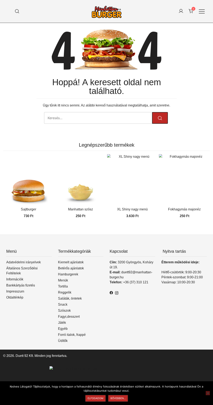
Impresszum (15, 291)
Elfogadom (95, 398)
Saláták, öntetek (70, 298)
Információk (14, 279)
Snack (62, 304)
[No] (208, 393)
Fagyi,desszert (69, 316)
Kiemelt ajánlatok (71, 262)
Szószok (64, 310)
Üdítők (63, 340)
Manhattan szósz (80, 209)
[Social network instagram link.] (116, 292)
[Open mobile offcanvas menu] (202, 11)
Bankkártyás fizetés (20, 285)
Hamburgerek (68, 274)
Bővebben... (118, 398)
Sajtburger (28, 209)
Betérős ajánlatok (71, 268)
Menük (63, 280)
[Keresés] (17, 11)
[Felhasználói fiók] (180, 11)
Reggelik (64, 292)
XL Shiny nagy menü (132, 209)
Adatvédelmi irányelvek (23, 262)
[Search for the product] (160, 118)
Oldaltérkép (14, 297)
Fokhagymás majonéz (184, 209)
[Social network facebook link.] (111, 292)
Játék (62, 322)
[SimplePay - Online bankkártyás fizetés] (74, 368)
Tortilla (63, 286)
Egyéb (63, 328)
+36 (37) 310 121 (135, 282)
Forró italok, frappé (72, 334)
